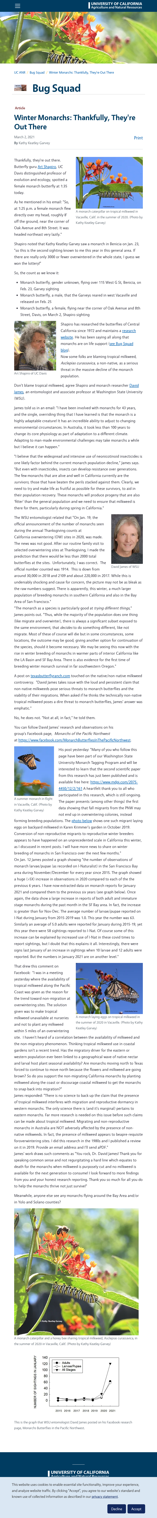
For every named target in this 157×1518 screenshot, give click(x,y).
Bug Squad (37, 72)
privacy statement (105, 1496)
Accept (136, 1509)
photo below (82, 820)
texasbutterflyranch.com (50, 675)
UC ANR (19, 72)
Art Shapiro (47, 166)
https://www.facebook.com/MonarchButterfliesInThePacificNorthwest (74, 740)
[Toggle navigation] (17, 6)
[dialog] (78, 1497)
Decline (116, 1509)
